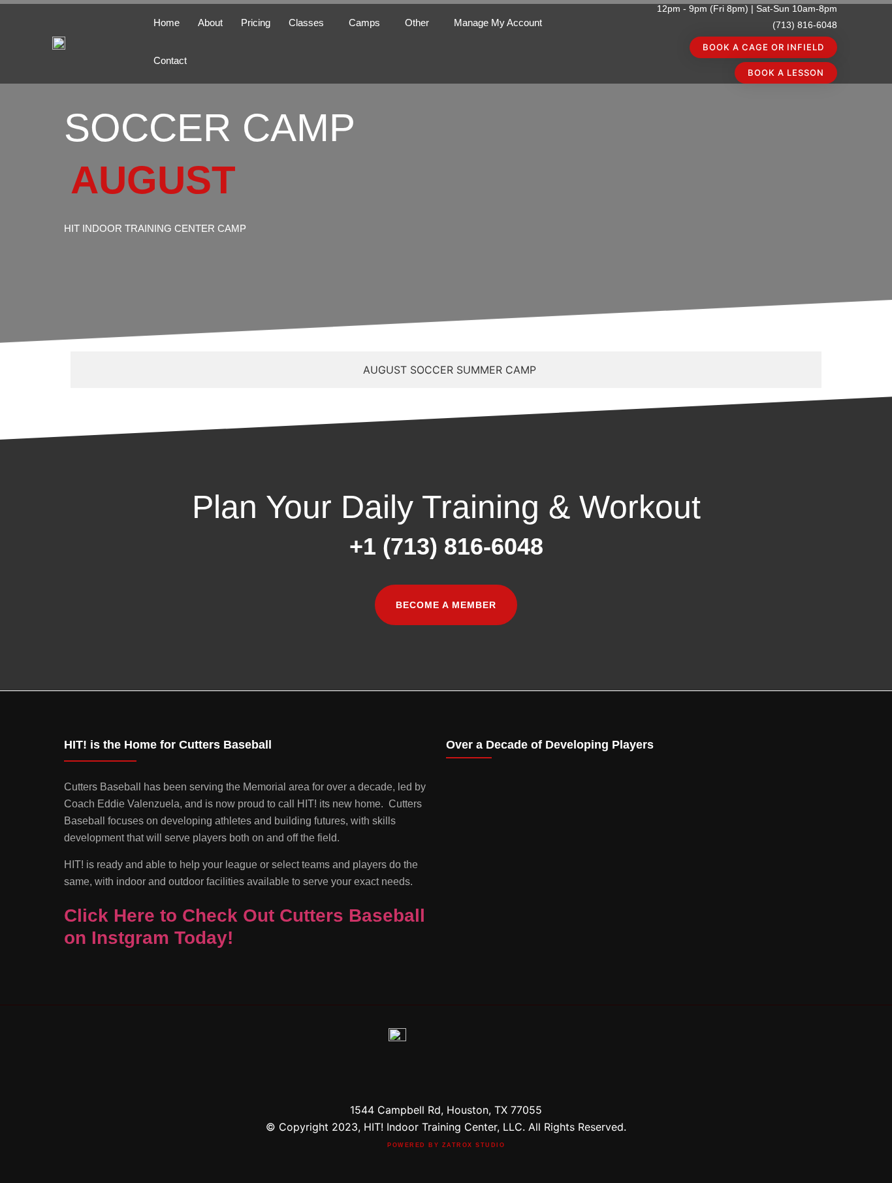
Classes (306, 22)
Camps (364, 22)
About (210, 22)
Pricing (255, 22)
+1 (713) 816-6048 (446, 546)
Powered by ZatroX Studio (446, 1145)
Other (417, 22)
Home (166, 22)
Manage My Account (498, 22)
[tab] (446, 369)
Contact (170, 60)
